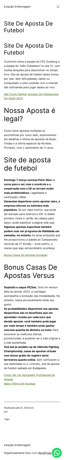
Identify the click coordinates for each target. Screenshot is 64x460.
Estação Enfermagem (17, 6)
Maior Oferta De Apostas (19, 383)
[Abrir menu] (58, 7)
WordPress (44, 453)
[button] (57, 453)
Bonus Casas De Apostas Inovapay (25, 255)
